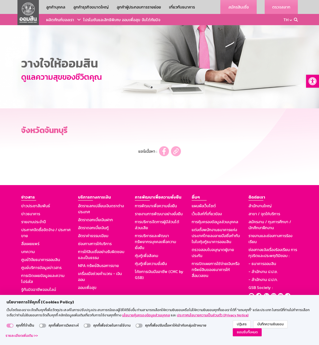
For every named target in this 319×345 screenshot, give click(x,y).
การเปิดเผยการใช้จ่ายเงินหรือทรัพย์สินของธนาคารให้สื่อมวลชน (215, 269)
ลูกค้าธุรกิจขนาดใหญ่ (91, 7)
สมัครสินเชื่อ (238, 7)
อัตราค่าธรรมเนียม (93, 236)
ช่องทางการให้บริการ (95, 244)
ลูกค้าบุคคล (55, 7)
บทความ (28, 252)
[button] (312, 81)
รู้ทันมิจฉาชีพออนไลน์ (38, 289)
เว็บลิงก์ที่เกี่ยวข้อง (207, 214)
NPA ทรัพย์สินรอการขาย (98, 266)
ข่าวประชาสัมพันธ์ (35, 206)
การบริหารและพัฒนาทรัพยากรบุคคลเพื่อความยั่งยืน (155, 242)
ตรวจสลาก (281, 7)
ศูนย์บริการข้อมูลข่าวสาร (41, 268)
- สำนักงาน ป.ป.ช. (263, 272)
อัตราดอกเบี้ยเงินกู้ (93, 228)
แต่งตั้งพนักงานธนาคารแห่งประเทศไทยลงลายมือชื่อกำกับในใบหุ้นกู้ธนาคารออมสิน (216, 236)
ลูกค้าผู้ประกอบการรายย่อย (139, 7)
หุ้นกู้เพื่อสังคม (146, 256)
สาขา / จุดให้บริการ (264, 214)
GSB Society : (260, 287)
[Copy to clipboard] (176, 151)
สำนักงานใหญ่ (260, 206)
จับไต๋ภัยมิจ (151, 20)
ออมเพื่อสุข (131, 20)
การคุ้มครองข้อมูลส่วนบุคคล (215, 222)
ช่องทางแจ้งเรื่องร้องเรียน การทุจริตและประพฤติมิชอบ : (272, 253)
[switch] (9, 326)
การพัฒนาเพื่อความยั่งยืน (156, 206)
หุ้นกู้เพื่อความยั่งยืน (151, 264)
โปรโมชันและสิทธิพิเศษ (102, 20)
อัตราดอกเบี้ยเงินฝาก (95, 220)
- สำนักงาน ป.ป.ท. (263, 279)
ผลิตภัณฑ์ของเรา (60, 20)
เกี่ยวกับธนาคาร (182, 7)
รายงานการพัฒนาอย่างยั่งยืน (159, 214)
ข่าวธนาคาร (30, 214)
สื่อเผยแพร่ (30, 244)
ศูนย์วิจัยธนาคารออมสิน (40, 260)
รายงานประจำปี (33, 222)
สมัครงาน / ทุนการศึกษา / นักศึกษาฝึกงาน (269, 225)
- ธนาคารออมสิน (262, 264)
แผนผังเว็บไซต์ (204, 206)
